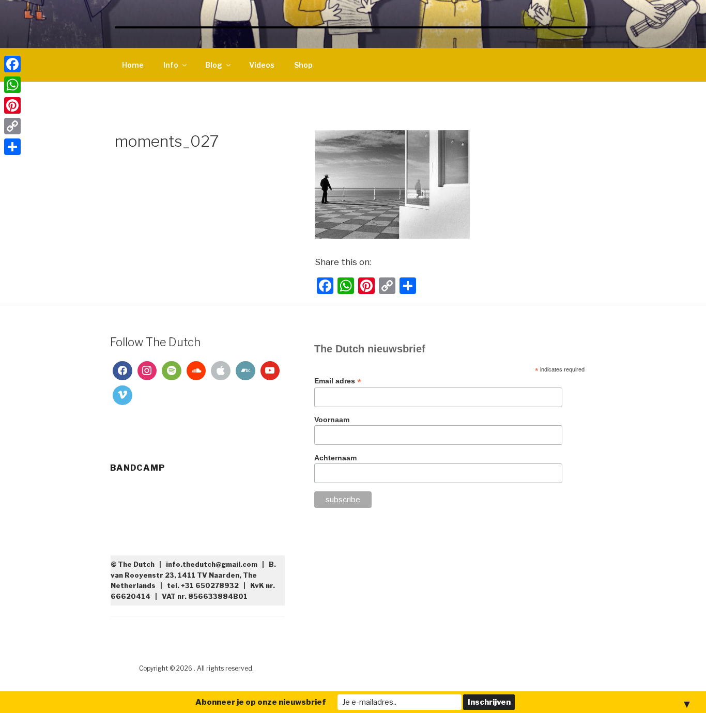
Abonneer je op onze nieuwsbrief (260, 702)
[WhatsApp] (12, 84)
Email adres (337, 381)
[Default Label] (171, 371)
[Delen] (12, 146)
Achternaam (335, 458)
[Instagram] (147, 371)
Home (133, 64)
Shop (303, 64)
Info (170, 64)
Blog (213, 64)
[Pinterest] (12, 105)
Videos (261, 64)
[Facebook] (122, 371)
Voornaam (331, 419)
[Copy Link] (12, 126)
